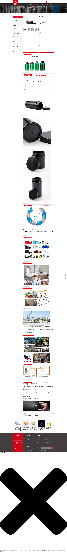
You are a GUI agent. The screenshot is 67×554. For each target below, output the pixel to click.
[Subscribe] (53, 448)
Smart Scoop (14, 38)
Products (28, 438)
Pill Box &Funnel (15, 43)
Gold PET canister (30, 415)
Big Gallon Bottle (15, 25)
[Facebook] (27, 448)
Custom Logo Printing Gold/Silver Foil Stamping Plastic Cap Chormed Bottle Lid (18, 428)
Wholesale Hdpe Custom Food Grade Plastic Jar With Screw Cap (33, 428)
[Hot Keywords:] (46, 2)
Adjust (3, 551)
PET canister (25, 415)
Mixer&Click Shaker (15, 46)
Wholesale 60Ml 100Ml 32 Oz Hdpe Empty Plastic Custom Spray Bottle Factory (41, 428)
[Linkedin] (32, 448)
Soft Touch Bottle (15, 20)
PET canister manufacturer (36, 415)
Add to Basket (44, 45)
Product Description (39, 52)
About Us (28, 439)
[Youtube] (34, 448)
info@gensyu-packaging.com (17, 448)
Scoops (14, 41)
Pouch (14, 49)
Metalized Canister (15, 18)
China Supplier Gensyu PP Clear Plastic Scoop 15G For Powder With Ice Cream (25, 428)
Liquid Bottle (14, 36)
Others (14, 51)
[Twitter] (29, 448)
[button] (33, 501)
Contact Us (28, 442)
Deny (2, 551)
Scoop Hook (46, 443)
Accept (1, 551)
